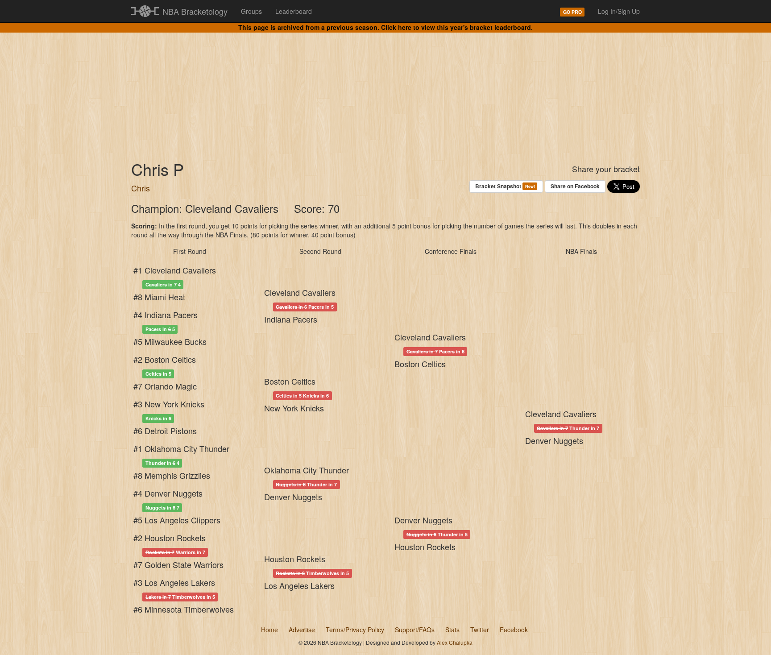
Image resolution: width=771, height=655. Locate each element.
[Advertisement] (385, 89)
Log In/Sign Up (619, 11)
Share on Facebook (575, 186)
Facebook (514, 629)
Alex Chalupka (455, 642)
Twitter (479, 629)
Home (269, 629)
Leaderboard (293, 11)
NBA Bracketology (195, 11)
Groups (251, 11)
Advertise (302, 629)
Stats (452, 629)
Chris (140, 188)
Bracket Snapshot (505, 186)
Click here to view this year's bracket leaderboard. (457, 27)
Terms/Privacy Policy (355, 629)
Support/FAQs (415, 629)
